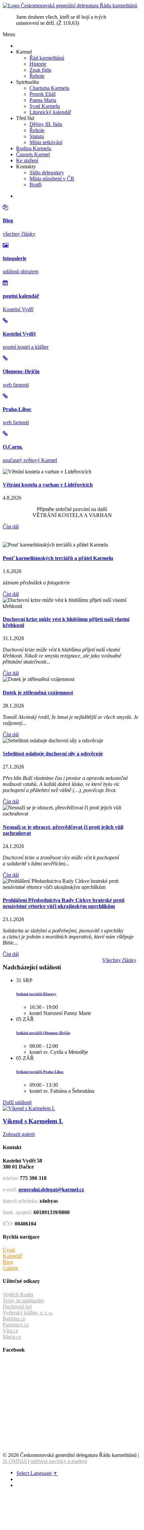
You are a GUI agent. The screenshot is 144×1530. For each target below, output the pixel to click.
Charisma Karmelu (49, 88)
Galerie (10, 1268)
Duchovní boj (17, 1306)
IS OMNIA (15, 1461)
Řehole (37, 76)
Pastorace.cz (16, 1324)
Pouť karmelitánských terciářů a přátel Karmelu (58, 558)
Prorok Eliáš (42, 94)
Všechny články (119, 960)
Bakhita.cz (14, 1318)
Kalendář (12, 1256)
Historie (37, 64)
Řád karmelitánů (46, 58)
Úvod (9, 1250)
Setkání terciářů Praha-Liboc (40, 1072)
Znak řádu (40, 70)
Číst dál (11, 526)
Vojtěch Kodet (18, 1294)
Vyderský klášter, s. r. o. (28, 1312)
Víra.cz (10, 1331)
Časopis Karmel (33, 154)
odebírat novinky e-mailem (58, 1461)
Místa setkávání (45, 142)
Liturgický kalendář (50, 112)
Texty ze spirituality (23, 1300)
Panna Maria (42, 100)
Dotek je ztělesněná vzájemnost (38, 692)
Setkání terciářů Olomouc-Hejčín (43, 1033)
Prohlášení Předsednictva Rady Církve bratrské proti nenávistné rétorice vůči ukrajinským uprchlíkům (63, 903)
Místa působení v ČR (51, 178)
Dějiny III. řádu (45, 124)
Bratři (35, 184)
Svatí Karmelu (44, 106)
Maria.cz (12, 1337)
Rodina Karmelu (33, 148)
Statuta (36, 136)
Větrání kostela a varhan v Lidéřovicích (48, 485)
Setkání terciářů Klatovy (36, 994)
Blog (8, 1262)
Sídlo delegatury (46, 172)
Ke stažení (27, 160)
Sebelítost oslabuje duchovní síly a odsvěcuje (53, 753)
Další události (17, 1102)
